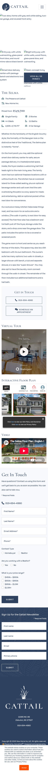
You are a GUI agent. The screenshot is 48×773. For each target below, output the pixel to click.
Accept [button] (24, 767)
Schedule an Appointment (25, 310)
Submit (10, 599)
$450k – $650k (11, 577)
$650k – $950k (11, 580)
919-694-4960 (25, 300)
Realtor (24, 553)
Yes (6, 565)
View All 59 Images (36, 77)
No (15, 565)
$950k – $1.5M (11, 584)
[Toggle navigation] (42, 7)
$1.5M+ (8, 587)
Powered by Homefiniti (14, 744)
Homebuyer (10, 553)
